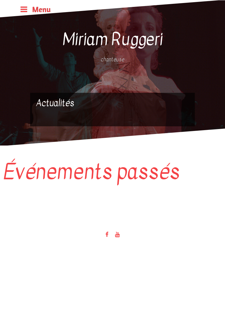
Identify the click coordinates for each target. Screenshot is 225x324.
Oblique (78, 212)
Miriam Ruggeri (113, 39)
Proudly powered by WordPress (29, 212)
